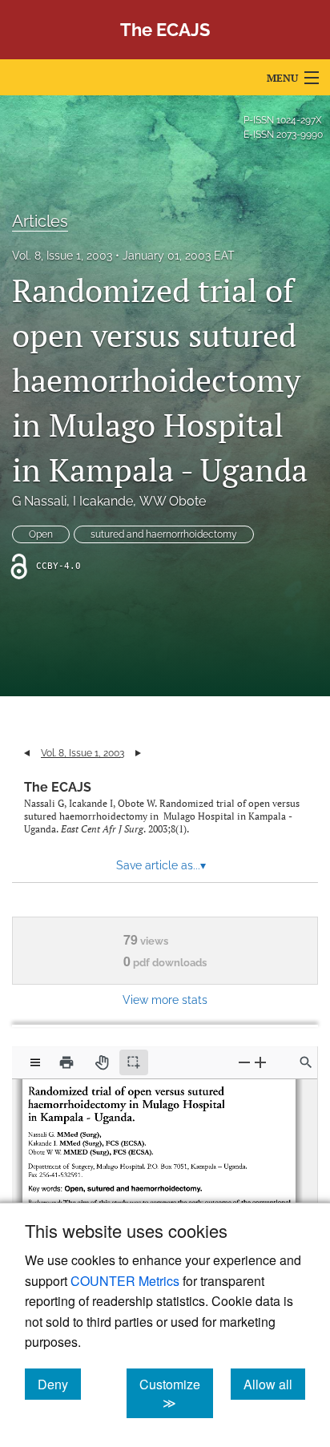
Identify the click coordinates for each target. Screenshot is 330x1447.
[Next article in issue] (138, 753)
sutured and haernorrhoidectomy (164, 534)
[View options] (35, 1062)
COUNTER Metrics (124, 1281)
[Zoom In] (260, 1062)
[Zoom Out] (244, 1062)
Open (41, 534)
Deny (59, 1383)
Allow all (274, 1383)
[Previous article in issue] (26, 753)
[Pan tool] (101, 1062)
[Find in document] (306, 1062)
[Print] (66, 1062)
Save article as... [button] (161, 865)
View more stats (165, 999)
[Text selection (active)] (133, 1062)
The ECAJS (57, 787)
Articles (40, 221)
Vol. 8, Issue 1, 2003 (62, 255)
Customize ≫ (176, 1393)
